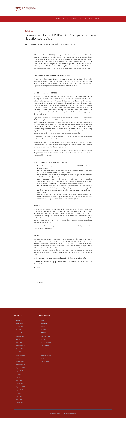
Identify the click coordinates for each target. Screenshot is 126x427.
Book (42, 320)
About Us (65, 18)
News (42, 352)
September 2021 (20, 368)
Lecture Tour (44, 348)
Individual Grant (45, 336)
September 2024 (20, 336)
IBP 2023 (43, 333)
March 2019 (19, 399)
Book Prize (44, 323)
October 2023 (19, 348)
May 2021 (18, 377)
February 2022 (20, 361)
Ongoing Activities (46, 355)
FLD (74, 413)
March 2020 (19, 396)
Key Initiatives (45, 345)
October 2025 (19, 326)
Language (101, 1)
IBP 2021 (43, 329)
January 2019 (19, 402)
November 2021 (20, 364)
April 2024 (18, 339)
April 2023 (18, 352)
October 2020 (19, 383)
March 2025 (19, 333)
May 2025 (18, 329)
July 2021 (18, 374)
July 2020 (18, 393)
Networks (74, 18)
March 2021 (19, 380)
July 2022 (18, 358)
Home (58, 18)
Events (43, 326)
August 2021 (19, 371)
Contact (108, 18)
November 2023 (20, 345)
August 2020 (19, 390)
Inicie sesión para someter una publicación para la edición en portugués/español (60, 258)
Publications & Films (96, 18)
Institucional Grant (46, 342)
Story (42, 358)
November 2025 (20, 323)
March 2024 (19, 342)
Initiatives (83, 18)
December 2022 (20, 355)
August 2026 (19, 320)
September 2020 (20, 387)
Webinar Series (45, 361)
